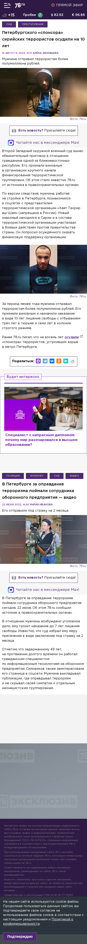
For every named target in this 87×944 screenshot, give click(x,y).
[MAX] (38, 361)
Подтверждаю (20, 937)
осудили (72, 337)
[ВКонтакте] (52, 361)
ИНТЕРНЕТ (36, 476)
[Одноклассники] (58, 361)
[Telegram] (45, 361)
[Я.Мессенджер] (65, 361)
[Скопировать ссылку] (72, 361)
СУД (9, 24)
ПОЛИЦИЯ (13, 476)
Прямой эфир (69, 5)
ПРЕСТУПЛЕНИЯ (32, 24)
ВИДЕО (74, 476)
